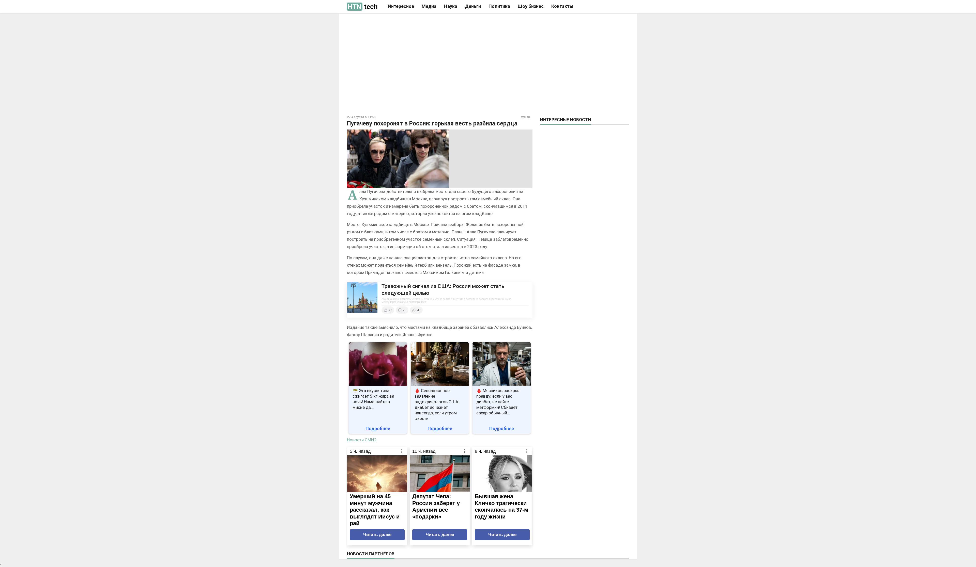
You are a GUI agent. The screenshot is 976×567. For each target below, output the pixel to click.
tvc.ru (525, 117)
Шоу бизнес (531, 6)
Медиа (429, 6)
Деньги (473, 6)
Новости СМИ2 (362, 439)
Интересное (401, 6)
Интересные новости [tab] (565, 119)
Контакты (562, 6)
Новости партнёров (370, 553)
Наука (450, 6)
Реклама (416, 22)
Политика (499, 6)
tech (363, 6)
